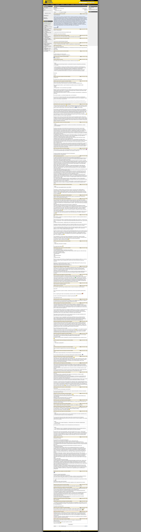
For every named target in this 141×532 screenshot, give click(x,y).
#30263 (69, 498)
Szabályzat (78, 531)
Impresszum (71, 531)
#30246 (69, 406)
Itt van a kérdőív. (82, 70)
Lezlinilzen (63, 487)
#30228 (72, 356)
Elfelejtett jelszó (46, 18)
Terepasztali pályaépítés (47, 30)
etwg (57, 148)
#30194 (69, 299)
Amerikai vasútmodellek (47, 38)
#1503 (68, 42)
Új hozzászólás (85, 8)
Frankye (58, 8)
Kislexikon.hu (92, 0)
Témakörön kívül (57, 10)
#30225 (72, 346)
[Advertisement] (92, 29)
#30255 (71, 487)
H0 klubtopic (45, 34)
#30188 (68, 266)
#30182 (70, 274)
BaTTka (61, 148)
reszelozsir (57, 274)
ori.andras (57, 59)
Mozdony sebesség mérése (48, 43)
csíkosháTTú (64, 346)
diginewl (57, 214)
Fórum (55, 6)
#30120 (69, 76)
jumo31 (61, 484)
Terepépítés (45, 42)
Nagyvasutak (46, 35)
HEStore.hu (88, 0)
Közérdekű (45, 41)
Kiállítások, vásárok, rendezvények (47, 44)
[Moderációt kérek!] (86, 29)
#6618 (67, 56)
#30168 (68, 148)
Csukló (61, 35)
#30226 (72, 350)
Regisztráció (45, 17)
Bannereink (75, 531)
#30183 (69, 247)
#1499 (68, 38)
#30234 (70, 393)
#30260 (68, 484)
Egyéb (60, 10)
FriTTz (57, 393)
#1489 (68, 35)
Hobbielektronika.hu (84, 0)
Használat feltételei (63, 531)
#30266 (69, 507)
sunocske (57, 184)
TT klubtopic (45, 31)
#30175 (71, 184)
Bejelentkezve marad (48, 13)
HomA (57, 45)
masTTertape (63, 184)
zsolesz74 (57, 285)
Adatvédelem (68, 531)
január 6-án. (55, 444)
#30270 (69, 518)
